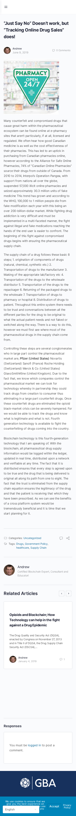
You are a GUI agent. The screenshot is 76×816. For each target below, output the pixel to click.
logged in (34, 745)
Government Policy (36, 543)
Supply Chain (38, 547)
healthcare (22, 547)
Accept (54, 806)
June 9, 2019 (20, 52)
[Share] (68, 538)
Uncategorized (32, 538)
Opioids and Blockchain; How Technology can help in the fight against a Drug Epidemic (34, 620)
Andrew (17, 48)
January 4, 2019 (27, 661)
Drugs (19, 543)
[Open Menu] (6, 7)
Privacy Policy (67, 806)
